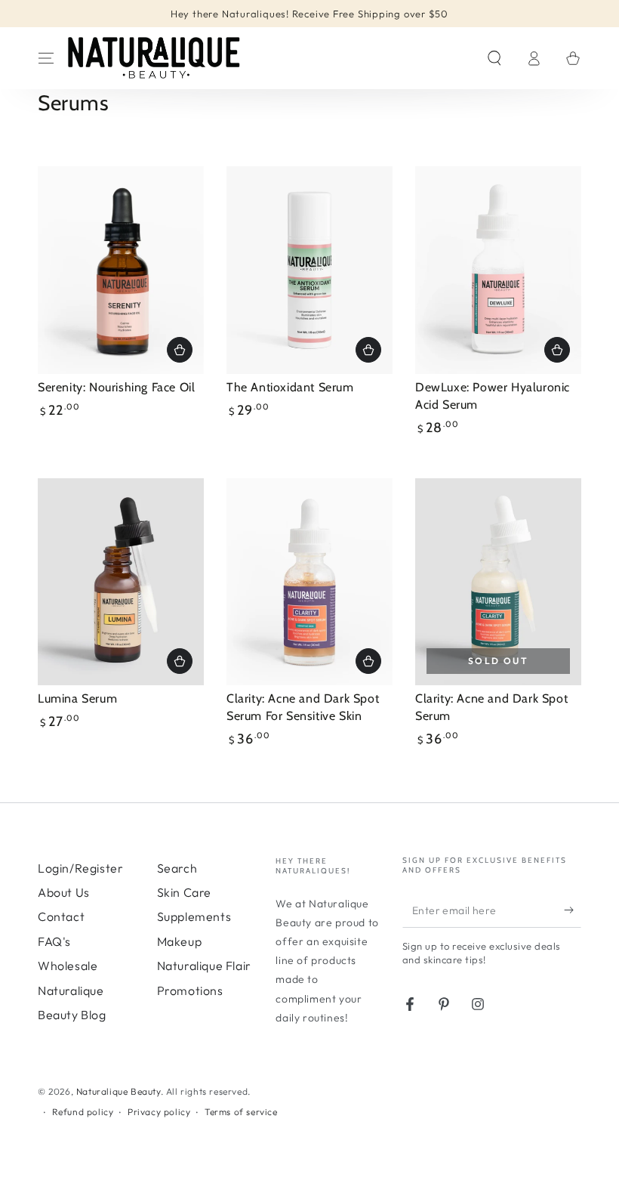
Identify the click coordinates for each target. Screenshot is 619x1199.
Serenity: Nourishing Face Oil (116, 387)
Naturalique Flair (204, 965)
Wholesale (67, 965)
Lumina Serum (77, 698)
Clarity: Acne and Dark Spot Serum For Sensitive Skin (302, 707)
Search (177, 868)
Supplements (194, 916)
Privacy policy (159, 1111)
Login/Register (80, 868)
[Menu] (46, 58)
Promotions (190, 990)
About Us (64, 892)
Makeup (179, 941)
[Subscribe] (572, 910)
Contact (61, 916)
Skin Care (184, 892)
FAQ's (54, 941)
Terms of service (241, 1111)
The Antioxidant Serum (290, 387)
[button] (494, 58)
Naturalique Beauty (118, 1091)
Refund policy (83, 1111)
